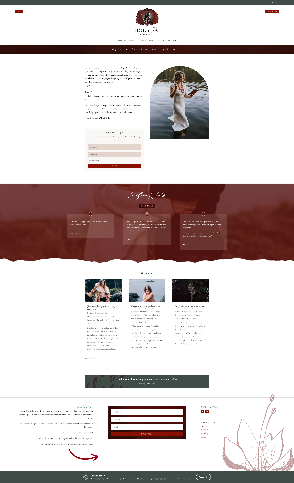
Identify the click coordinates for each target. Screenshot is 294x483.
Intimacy (96, 316)
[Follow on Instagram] (277, 2)
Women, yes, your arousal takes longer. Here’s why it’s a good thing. (147, 307)
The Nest (204, 429)
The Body (100, 320)
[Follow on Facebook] (273, 2)
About (131, 40)
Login (18, 11)
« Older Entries (91, 358)
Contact (172, 40)
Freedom (140, 315)
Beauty (177, 315)
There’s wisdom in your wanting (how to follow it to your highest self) (190, 307)
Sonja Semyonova (97, 313)
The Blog (204, 433)
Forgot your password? (94, 160)
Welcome (122, 40)
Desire (89, 316)
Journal (162, 40)
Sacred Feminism (138, 318)
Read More (147, 206)
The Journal (272, 11)
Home (203, 426)
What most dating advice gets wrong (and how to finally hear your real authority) (102, 308)
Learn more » (185, 479)
